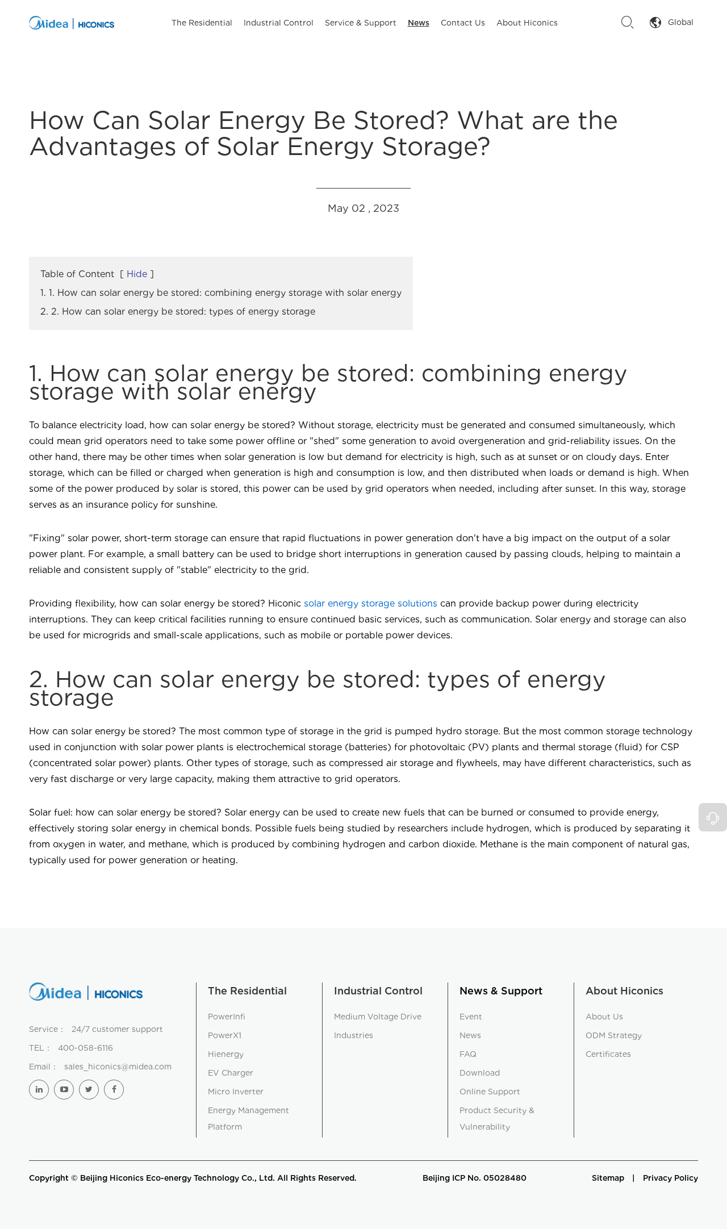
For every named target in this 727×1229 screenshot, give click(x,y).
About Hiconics (527, 22)
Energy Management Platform (248, 1118)
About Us (604, 1016)
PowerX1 (224, 1035)
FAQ (468, 1054)
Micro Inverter (236, 1091)
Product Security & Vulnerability (496, 1118)
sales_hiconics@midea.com (118, 1066)
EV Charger (230, 1072)
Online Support (489, 1091)
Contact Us (463, 22)
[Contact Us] (713, 817)
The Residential (202, 22)
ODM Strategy (614, 1035)
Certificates (608, 1054)
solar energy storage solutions (370, 603)
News (418, 22)
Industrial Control (279, 22)
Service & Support (360, 22)
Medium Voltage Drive (377, 1016)
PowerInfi (226, 1016)
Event (470, 1016)
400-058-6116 (85, 1047)
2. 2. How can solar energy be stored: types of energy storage (177, 311)
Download (479, 1072)
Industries (353, 1035)
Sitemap (608, 1177)
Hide (137, 274)
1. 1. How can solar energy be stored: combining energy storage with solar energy (221, 292)
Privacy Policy (670, 1177)
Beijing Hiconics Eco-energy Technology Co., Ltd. (177, 1177)
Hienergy (226, 1054)
